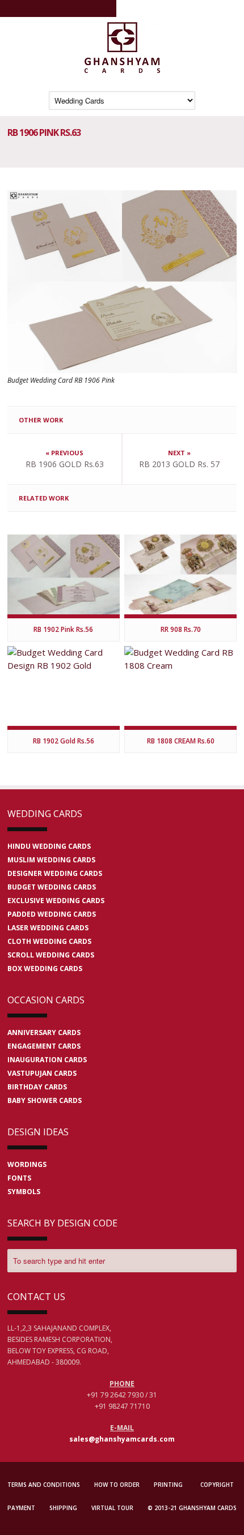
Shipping (63, 1508)
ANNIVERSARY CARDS (44, 1032)
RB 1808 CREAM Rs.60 (180, 741)
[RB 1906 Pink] (122, 281)
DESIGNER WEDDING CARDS (54, 873)
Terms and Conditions (43, 1485)
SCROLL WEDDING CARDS (50, 955)
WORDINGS (27, 1164)
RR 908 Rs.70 (181, 629)
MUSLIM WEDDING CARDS (51, 860)
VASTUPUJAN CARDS (42, 1073)
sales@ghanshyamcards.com (122, 1439)
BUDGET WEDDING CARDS (51, 887)
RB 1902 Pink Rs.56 (63, 629)
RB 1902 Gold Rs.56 (63, 741)
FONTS (19, 1178)
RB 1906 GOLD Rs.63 (65, 464)
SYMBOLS (23, 1191)
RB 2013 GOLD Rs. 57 (179, 464)
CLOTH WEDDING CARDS (49, 941)
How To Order (117, 1485)
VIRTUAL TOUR (112, 1508)
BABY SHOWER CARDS (44, 1100)
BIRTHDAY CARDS (37, 1087)
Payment (21, 1508)
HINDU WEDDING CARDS (49, 846)
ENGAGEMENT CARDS (44, 1046)
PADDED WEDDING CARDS (51, 914)
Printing (168, 1485)
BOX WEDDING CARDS (44, 968)
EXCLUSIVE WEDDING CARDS (55, 900)
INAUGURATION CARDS (47, 1059)
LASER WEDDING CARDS (48, 928)
